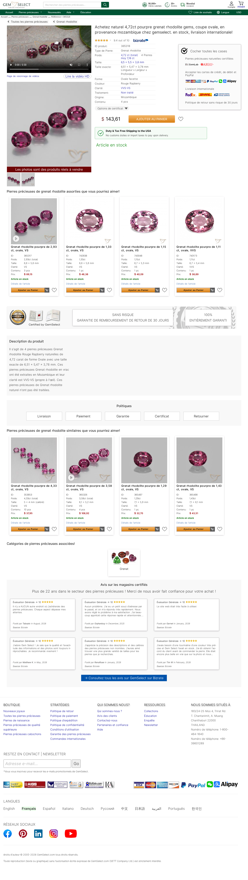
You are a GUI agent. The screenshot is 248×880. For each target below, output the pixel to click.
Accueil (9, 12)
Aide (70, 12)
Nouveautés (54, 12)
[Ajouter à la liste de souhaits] (180, 119)
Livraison (44, 416)
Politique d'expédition (63, 720)
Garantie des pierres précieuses (70, 734)
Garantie (122, 416)
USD (238, 12)
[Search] (105, 5)
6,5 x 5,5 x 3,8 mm (132, 62)
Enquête (149, 720)
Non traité (127, 92)
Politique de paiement (64, 715)
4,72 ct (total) (129, 55)
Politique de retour (62, 711)
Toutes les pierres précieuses (21, 715)
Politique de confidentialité (67, 725)
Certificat (162, 416)
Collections (151, 711)
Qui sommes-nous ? (109, 711)
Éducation (85, 12)
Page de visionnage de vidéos (23, 76)
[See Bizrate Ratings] (140, 40)
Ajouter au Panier (151, 119)
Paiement (83, 416)
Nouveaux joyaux (14, 711)
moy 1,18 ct (127, 58)
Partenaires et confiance (112, 725)
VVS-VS (125, 88)
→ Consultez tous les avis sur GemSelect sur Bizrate (124, 678)
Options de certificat (110, 108)
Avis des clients (107, 715)
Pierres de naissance (16, 720)
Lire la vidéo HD (77, 76)
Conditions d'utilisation (64, 729)
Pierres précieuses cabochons (22, 734)
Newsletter (151, 725)
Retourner (201, 416)
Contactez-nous (107, 720)
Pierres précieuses (30, 12)
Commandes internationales (68, 738)
